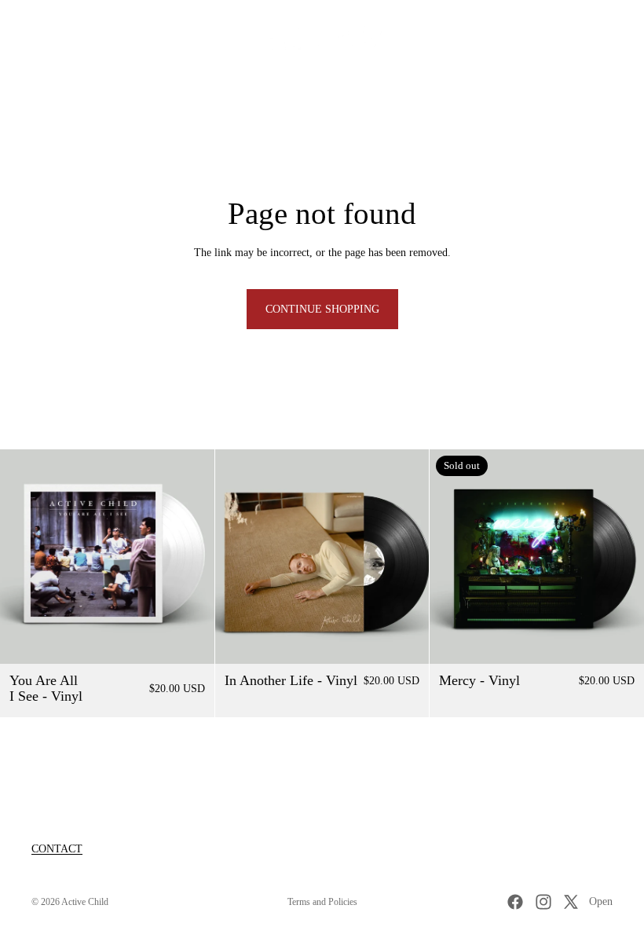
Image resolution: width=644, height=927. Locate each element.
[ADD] (190, 639)
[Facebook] (515, 901)
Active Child (84, 901)
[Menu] (18, 39)
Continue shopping (322, 309)
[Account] (590, 39)
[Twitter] (571, 901)
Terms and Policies (322, 901)
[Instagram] (543, 901)
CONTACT (56, 849)
